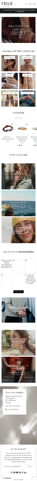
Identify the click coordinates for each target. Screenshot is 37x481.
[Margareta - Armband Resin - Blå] (33, 145)
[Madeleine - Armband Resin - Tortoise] (19, 145)
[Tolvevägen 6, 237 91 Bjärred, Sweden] (18, 415)
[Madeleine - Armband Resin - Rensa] (25, 145)
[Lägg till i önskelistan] (12, 124)
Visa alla (18, 118)
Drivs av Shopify (18, 479)
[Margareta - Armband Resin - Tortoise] (35, 145)
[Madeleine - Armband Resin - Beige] (23, 145)
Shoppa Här (18, 33)
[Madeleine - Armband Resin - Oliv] (21, 145)
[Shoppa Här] (18, 203)
